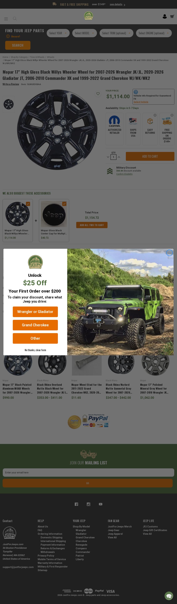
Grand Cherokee (35, 325)
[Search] (14, 17)
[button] (169, 596)
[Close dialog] (169, 253)
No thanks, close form (35, 350)
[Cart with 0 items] (172, 16)
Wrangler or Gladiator (35, 312)
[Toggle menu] (6, 17)
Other (35, 338)
